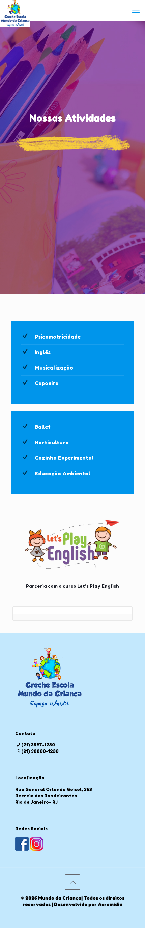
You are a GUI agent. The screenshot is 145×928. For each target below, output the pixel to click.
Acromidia (110, 904)
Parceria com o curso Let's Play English (72, 586)
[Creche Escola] (15, 10)
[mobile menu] (136, 10)
